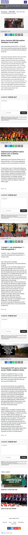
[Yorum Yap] (22, 35)
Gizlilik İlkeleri (21, 522)
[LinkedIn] (11, 35)
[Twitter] (8, 35)
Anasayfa (5, 11)
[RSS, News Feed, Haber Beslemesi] (19, 528)
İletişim (14, 522)
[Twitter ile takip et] (12, 528)
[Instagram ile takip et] (15, 528)
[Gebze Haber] (5, 2)
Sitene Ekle (13, 524)
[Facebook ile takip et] (9, 528)
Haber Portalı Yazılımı (8, 533)
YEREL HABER (12, 11)
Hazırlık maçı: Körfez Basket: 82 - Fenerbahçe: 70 (17, 6)
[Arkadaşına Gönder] (16, 35)
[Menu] (25, 2)
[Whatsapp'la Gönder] (13, 35)
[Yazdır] (19, 35)
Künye (10, 522)
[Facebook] (6, 35)
